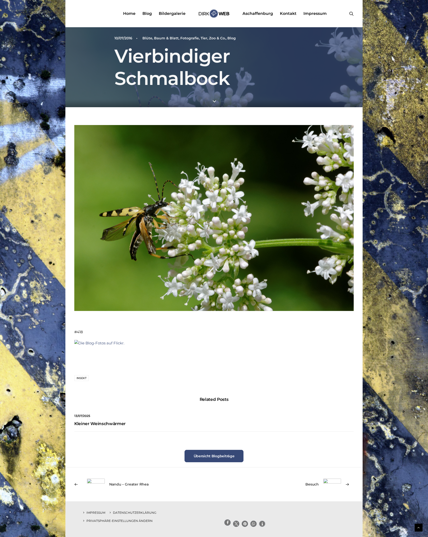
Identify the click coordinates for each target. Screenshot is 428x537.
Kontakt (288, 13)
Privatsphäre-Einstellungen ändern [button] (119, 521)
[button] (351, 13)
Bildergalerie (172, 13)
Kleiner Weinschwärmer (100, 423)
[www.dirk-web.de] (214, 13)
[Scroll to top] (419, 527)
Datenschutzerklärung (134, 512)
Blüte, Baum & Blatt (160, 38)
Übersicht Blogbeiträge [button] (214, 456)
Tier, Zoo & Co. (213, 38)
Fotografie (189, 38)
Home (129, 13)
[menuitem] (129, 13)
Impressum (315, 13)
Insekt (81, 378)
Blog (147, 13)
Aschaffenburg (257, 13)
